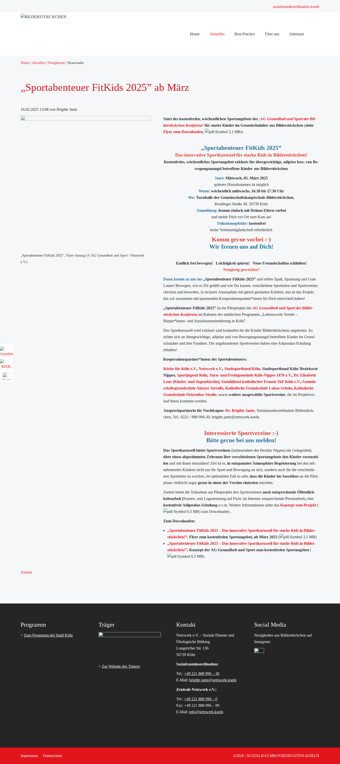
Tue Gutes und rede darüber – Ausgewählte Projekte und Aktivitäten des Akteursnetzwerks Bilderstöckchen (222, 121)
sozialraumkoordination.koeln (296, 6)
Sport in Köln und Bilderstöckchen (165, 153)
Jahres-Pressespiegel (154, 108)
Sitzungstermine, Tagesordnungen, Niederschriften (177, 69)
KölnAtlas (146, 244)
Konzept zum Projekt (298, 505)
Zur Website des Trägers (121, 666)
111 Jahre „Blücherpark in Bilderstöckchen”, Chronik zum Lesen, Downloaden (200, 134)
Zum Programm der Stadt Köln (48, 635)
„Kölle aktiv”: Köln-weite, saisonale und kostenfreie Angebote (187, 166)
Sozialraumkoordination (156, 218)
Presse (143, 95)
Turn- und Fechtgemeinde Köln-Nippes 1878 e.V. (250, 375)
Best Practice (148, 114)
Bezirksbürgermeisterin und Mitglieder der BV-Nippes (180, 62)
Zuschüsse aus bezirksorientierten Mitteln (170, 82)
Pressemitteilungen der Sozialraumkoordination (175, 101)
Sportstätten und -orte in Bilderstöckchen (170, 172)
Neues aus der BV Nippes (158, 56)
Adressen (145, 224)
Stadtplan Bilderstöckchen (158, 237)
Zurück (26, 572)
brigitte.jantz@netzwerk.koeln (212, 680)
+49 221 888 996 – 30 (201, 673)
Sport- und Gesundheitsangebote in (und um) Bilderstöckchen (186, 179)
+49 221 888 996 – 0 (200, 699)
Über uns (145, 185)
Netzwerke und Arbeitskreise (160, 211)
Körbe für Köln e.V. (180, 369)
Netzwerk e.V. (210, 369)
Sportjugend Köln (192, 375)
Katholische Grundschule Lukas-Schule (258, 388)
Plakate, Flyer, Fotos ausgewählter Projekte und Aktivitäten (184, 127)
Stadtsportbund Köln (242, 369)
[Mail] (6, 365)
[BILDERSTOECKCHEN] (43, 17)
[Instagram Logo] (259, 652)
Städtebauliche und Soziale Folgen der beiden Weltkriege (182, 198)
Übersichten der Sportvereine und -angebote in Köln (179, 160)
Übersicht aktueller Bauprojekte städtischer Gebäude (179, 88)
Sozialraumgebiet (151, 192)
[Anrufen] (6, 352)
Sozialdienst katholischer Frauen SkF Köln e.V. (260, 382)
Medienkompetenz (152, 147)
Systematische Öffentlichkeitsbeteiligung (170, 75)
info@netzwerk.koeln (206, 712)
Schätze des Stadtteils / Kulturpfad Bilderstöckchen (178, 205)
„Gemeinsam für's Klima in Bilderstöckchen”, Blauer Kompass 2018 (192, 140)
